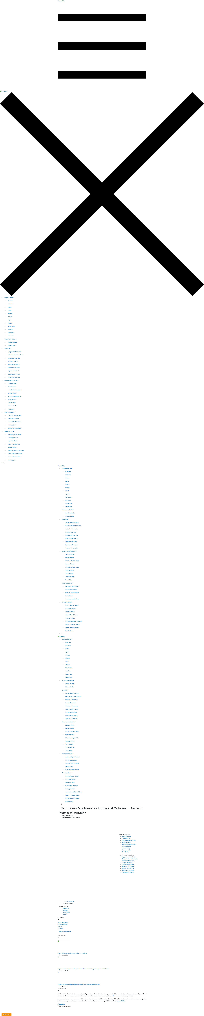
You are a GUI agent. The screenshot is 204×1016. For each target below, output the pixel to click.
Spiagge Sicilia (12, 399)
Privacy (60, 926)
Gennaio (10, 301)
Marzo (10, 307)
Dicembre (11, 336)
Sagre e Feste (8, 298)
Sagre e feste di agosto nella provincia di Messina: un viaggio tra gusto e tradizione (83, 969)
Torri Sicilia (11, 409)
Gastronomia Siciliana (14, 428)
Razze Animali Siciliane (14, 457)
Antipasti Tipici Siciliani (14, 415)
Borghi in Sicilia (12, 342)
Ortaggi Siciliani (12, 447)
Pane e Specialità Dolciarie (16, 450)
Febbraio (10, 304)
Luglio (9, 320)
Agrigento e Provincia (14, 352)
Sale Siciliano (12, 460)
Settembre (11, 326)
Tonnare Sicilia (12, 406)
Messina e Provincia (14, 364)
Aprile (9, 310)
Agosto (10, 323)
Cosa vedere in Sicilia (10, 380)
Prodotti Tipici (8, 431)
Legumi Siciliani (12, 441)
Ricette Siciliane (9, 412)
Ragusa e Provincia (13, 371)
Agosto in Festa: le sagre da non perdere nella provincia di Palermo (79, 985)
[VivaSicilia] (61, 1)
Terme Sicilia (12, 403)
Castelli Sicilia (12, 387)
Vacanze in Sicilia (9, 339)
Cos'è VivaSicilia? (63, 923)
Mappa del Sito (120, 1001)
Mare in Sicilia (12, 345)
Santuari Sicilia (12, 393)
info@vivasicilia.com (65, 932)
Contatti (60, 928)
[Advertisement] (87, 835)
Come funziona (62, 925)
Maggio (10, 313)
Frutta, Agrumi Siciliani (14, 435)
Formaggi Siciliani (13, 438)
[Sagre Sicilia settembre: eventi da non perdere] (64, 946)
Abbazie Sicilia (12, 384)
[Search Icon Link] (4, 463)
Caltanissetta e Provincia (15, 355)
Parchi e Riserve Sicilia (14, 390)
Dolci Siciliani (11, 425)
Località (6, 349)
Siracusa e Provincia (14, 374)
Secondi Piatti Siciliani (14, 422)
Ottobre (10, 329)
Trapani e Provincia (14, 377)
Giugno (10, 317)
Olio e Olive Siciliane (14, 444)
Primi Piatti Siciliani (13, 419)
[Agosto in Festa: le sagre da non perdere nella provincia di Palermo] (64, 978)
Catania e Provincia (14, 358)
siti (113, 996)
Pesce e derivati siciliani (15, 454)
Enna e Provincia (13, 361)
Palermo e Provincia (14, 368)
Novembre (11, 333)
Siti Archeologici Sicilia (14, 396)
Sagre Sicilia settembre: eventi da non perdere (72, 953)
